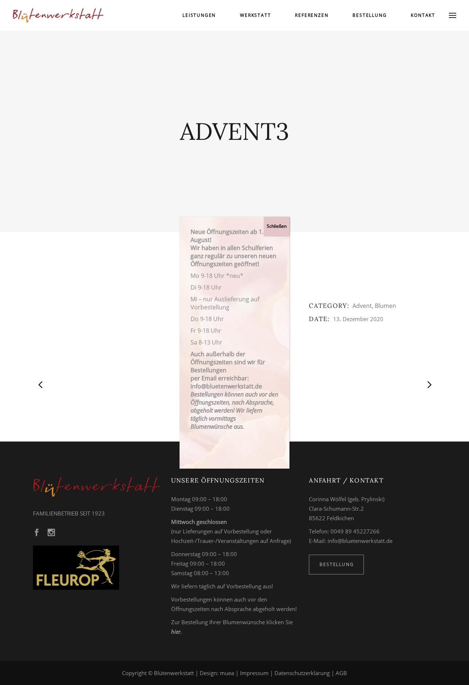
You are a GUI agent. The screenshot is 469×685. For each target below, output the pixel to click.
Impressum (254, 673)
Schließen (277, 226)
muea (227, 673)
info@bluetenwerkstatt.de (360, 540)
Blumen (385, 306)
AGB (341, 673)
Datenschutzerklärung (302, 673)
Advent (362, 306)
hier (176, 631)
